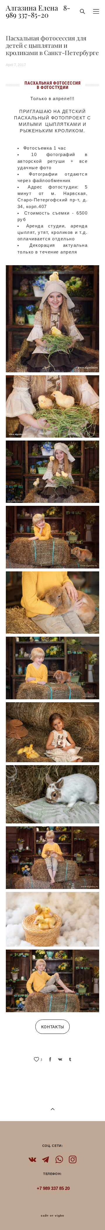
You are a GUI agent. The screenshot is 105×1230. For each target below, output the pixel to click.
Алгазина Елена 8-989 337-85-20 (38, 11)
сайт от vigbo (52, 1215)
